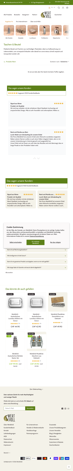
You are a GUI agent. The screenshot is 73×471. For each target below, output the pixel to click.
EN (52, 7)
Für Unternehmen (32, 425)
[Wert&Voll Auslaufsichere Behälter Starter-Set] (15, 341)
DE (49, 7)
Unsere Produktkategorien (57, 428)
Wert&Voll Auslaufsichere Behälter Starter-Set (15, 356)
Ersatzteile (52, 425)
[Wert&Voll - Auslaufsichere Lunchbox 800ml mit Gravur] (15, 302)
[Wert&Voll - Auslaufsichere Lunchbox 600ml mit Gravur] (36, 302)
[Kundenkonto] (63, 7)
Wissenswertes (54, 439)
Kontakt (6, 430)
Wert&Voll (19, 462)
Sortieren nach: (55, 61)
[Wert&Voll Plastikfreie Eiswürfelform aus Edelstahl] (57, 302)
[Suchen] (59, 7)
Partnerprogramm (32, 433)
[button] (34, 158)
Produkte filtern (11, 62)
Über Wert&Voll (9, 425)
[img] (12, 93)
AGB (5, 436)
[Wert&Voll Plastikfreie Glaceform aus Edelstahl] (36, 341)
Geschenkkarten (54, 445)
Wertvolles (52, 436)
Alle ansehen (9, 272)
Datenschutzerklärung (37, 236)
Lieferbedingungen (10, 433)
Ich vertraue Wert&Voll (35, 242)
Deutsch (6, 453)
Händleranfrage (31, 430)
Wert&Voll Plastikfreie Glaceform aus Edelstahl (36, 356)
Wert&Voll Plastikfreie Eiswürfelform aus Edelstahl (58, 316)
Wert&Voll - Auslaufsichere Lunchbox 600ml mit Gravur (37, 317)
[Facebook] (62, 408)
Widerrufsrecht (8, 442)
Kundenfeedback (9, 428)
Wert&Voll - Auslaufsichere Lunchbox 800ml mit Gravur (15, 317)
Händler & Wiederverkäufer (35, 428)
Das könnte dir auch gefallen (20, 288)
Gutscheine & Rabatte (56, 442)
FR (54, 7)
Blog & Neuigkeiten (55, 433)
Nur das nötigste (55, 242)
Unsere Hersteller (55, 430)
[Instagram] (65, 408)
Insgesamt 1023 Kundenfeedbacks (29, 93)
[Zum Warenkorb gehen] (67, 7)
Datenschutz (8, 439)
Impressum (7, 445)
